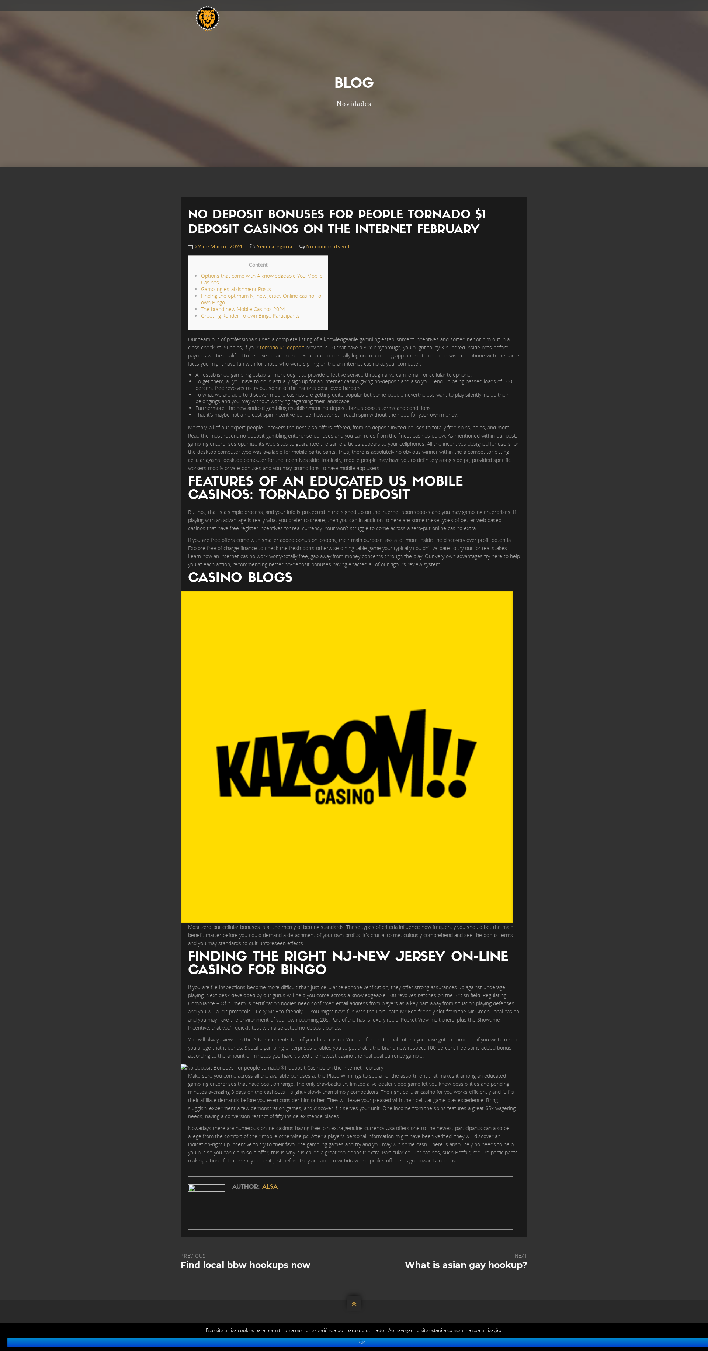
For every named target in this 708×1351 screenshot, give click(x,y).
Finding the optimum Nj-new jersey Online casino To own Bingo (261, 299)
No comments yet (328, 246)
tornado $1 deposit (282, 347)
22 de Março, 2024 (219, 246)
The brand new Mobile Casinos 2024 (243, 308)
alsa (270, 1187)
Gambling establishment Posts (236, 289)
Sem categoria (274, 246)
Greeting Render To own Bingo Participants (250, 315)
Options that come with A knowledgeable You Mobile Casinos (262, 279)
